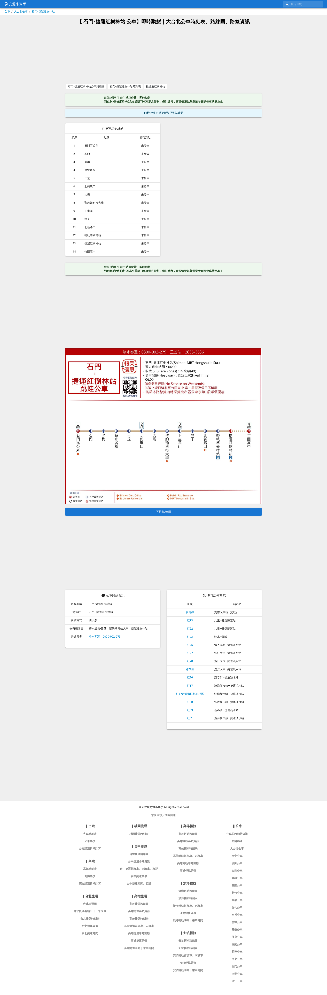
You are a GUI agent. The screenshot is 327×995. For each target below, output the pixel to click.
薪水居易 (90, 170)
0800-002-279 (111, 636)
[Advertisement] (163, 54)
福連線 (190, 612)
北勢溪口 (90, 186)
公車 (7, 11)
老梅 (87, 162)
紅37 (190, 685)
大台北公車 (21, 11)
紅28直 (190, 669)
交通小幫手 (17, 4)
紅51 (190, 718)
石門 (87, 153)
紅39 (190, 710)
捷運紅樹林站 (92, 243)
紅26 (190, 645)
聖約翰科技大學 (94, 202)
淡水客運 (94, 636)
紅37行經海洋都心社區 (190, 693)
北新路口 (90, 227)
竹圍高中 (90, 251)
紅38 (190, 702)
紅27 (190, 653)
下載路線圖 (164, 512)
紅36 (190, 677)
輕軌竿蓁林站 (92, 235)
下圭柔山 (90, 211)
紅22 (190, 628)
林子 (87, 219)
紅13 (190, 620)
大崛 (87, 194)
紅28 (190, 661)
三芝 (87, 178)
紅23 (190, 636)
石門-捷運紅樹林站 (43, 11)
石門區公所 (91, 145)
